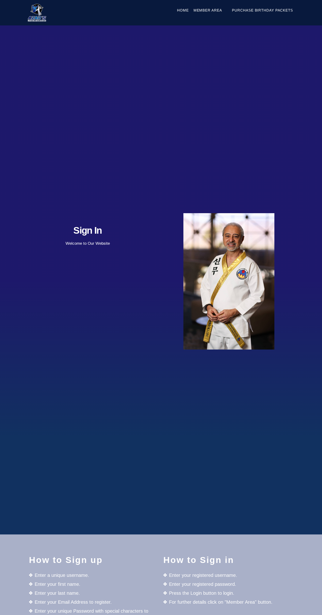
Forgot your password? (87, 329)
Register (87, 315)
